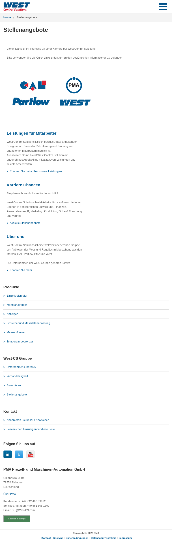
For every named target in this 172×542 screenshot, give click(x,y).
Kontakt (46, 538)
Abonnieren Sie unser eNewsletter (28, 420)
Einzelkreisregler (17, 295)
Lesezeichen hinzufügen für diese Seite (31, 429)
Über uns (15, 236)
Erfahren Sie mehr (21, 270)
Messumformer (16, 332)
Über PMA (9, 494)
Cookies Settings (17, 518)
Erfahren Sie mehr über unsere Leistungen (36, 171)
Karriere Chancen (23, 185)
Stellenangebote (17, 394)
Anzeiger (12, 314)
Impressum (125, 538)
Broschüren (14, 385)
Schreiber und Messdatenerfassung (28, 323)
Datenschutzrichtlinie (103, 538)
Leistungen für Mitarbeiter (31, 133)
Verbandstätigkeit (17, 376)
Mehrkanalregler (17, 304)
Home (7, 17)
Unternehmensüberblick (21, 367)
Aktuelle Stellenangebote (25, 223)
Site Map (58, 538)
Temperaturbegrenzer (20, 341)
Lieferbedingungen (77, 538)
